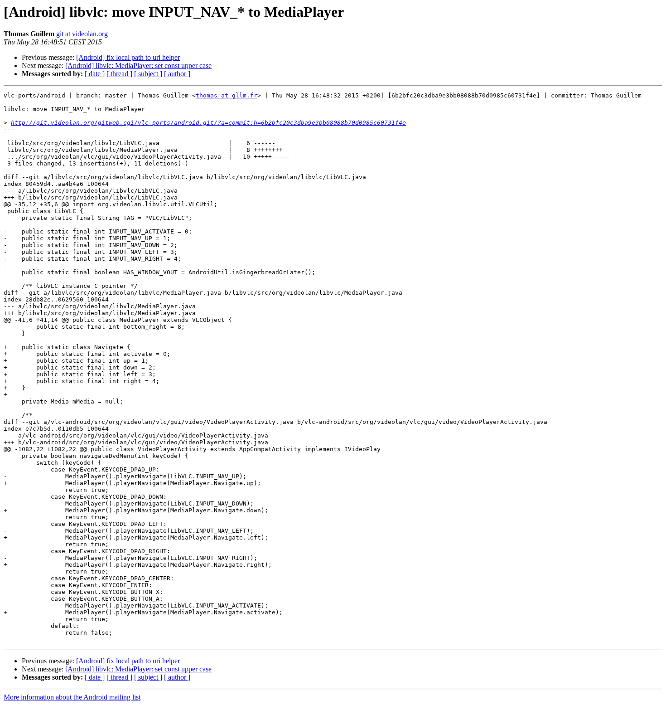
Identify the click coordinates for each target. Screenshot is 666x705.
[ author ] (177, 74)
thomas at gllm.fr (226, 95)
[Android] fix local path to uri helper (128, 57)
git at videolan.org (82, 34)
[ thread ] (119, 74)
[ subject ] (148, 74)
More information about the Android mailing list (72, 697)
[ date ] (95, 74)
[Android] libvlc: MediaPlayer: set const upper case (138, 65)
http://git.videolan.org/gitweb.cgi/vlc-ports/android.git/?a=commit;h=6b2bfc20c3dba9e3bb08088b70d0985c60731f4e (208, 122)
